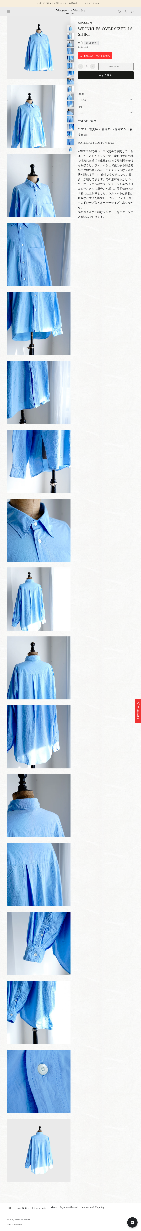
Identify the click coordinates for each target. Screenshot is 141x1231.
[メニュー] (9, 11)
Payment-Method (69, 1207)
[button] (119, 11)
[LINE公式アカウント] (132, 1222)
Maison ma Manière (22, 1220)
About (53, 1207)
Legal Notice (22, 1208)
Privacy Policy (39, 1208)
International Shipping (92, 1207)
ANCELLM (85, 22)
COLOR (81, 94)
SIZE (80, 107)
